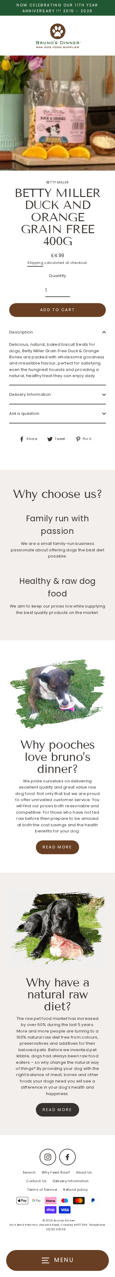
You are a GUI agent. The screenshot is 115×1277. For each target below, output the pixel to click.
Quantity (57, 275)
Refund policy (75, 1189)
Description (21, 332)
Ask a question (24, 413)
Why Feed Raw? (56, 1172)
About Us (84, 1172)
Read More (57, 1110)
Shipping (35, 262)
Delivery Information (30, 394)
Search (29, 1172)
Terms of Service (42, 1189)
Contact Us (36, 1181)
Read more (57, 847)
